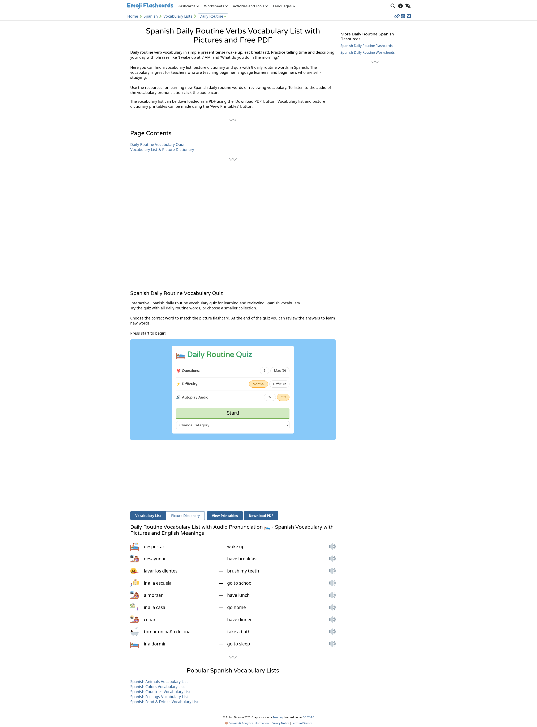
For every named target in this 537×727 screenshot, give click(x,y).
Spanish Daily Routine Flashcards (366, 45)
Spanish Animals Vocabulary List (159, 681)
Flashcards (186, 6)
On (269, 397)
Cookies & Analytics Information (248, 723)
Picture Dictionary (185, 515)
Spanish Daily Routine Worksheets (367, 52)
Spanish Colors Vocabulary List (157, 686)
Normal (259, 384)
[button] (332, 546)
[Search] (393, 6)
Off (283, 397)
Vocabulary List (148, 515)
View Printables (225, 515)
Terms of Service (302, 723)
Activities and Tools (248, 6)
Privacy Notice (280, 723)
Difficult (279, 384)
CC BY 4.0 (308, 717)
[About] (400, 6)
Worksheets (214, 6)
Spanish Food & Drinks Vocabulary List (164, 701)
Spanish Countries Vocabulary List (160, 691)
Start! (233, 413)
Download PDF (261, 515)
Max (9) (280, 371)
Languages (282, 6)
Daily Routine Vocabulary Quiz (157, 144)
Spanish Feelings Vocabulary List (159, 696)
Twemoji (278, 717)
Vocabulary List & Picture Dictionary (162, 149)
